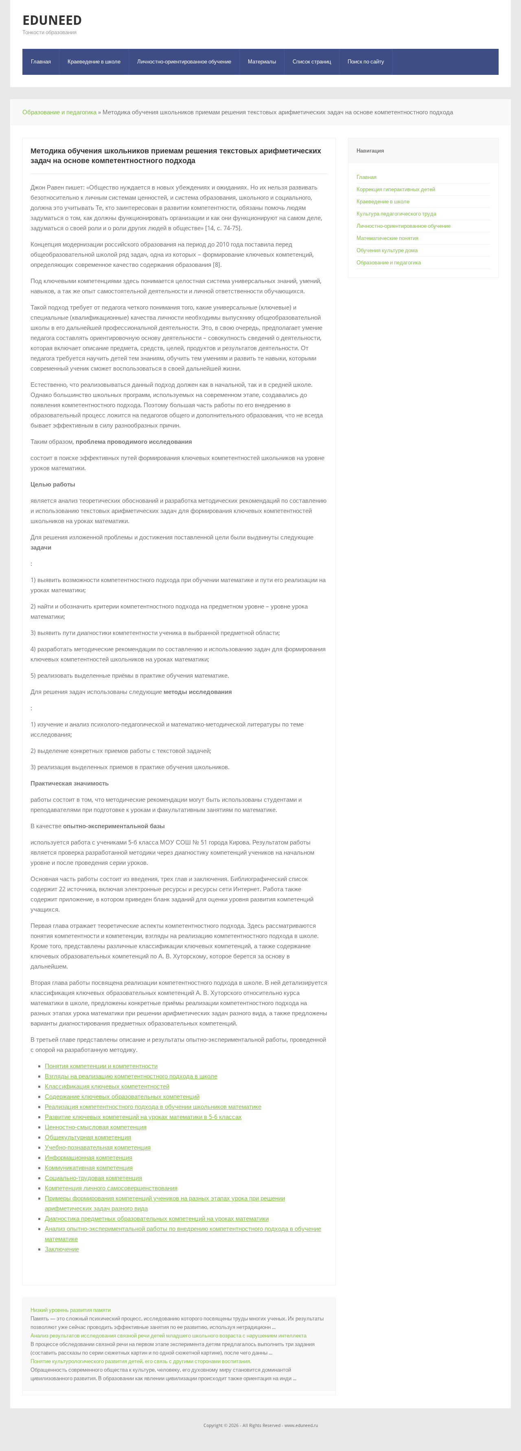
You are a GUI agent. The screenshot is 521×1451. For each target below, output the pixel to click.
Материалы (262, 62)
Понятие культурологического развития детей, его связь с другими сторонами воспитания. (141, 1361)
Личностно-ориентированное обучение (184, 62)
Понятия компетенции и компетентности (101, 1066)
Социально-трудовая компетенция (93, 1178)
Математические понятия (387, 238)
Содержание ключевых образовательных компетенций (122, 1096)
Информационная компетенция (88, 1157)
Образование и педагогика (59, 112)
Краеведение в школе (94, 62)
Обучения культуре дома (387, 250)
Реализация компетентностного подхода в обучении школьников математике (153, 1107)
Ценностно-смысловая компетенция (96, 1127)
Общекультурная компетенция (88, 1137)
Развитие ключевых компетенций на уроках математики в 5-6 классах (143, 1117)
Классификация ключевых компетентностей (107, 1086)
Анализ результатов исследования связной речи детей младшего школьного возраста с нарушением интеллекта (168, 1336)
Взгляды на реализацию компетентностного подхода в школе (131, 1076)
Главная (41, 62)
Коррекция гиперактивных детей (396, 189)
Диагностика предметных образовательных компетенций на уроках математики (157, 1218)
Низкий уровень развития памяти (71, 1310)
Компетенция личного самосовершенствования (111, 1188)
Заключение (62, 1249)
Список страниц (312, 62)
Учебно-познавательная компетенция (98, 1147)
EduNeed (52, 20)
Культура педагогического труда (396, 214)
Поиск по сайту (366, 62)
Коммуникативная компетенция (89, 1168)
